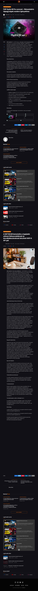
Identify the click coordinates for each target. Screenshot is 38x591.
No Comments (18, 14)
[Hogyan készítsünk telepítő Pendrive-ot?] (5, 208)
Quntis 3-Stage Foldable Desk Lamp (22, 186)
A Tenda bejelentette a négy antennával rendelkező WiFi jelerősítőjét (10, 149)
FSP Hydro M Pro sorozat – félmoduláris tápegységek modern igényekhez (26, 481)
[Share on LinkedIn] (11, 17)
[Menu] (3, 2)
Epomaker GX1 (19, 178)
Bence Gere (7, 14)
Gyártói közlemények (6, 147)
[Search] (34, 2)
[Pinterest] (4, 52)
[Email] (4, 54)
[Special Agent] (19, 1)
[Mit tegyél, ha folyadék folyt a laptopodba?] (5, 217)
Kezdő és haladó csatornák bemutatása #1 (16, 211)
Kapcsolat (12, 585)
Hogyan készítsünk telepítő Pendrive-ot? (16, 206)
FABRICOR (23, 587)
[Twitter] (4, 47)
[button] (19, 200)
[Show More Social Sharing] (13, 17)
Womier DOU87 (19, 193)
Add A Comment (19, 162)
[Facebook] (4, 44)
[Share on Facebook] (7, 17)
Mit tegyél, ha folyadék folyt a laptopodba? (16, 565)
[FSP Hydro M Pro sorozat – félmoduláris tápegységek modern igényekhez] (19, 29)
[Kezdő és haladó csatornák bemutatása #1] (5, 212)
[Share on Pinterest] (10, 17)
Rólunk (26, 585)
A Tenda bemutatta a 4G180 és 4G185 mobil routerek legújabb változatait (27, 149)
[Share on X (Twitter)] (8, 17)
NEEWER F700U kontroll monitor (22, 520)
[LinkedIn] (4, 49)
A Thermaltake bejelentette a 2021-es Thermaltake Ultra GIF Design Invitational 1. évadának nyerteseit (10, 156)
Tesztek (22, 585)
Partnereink (17, 585)
